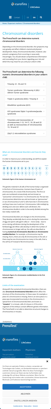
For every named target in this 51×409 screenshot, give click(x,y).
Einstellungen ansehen (25, 400)
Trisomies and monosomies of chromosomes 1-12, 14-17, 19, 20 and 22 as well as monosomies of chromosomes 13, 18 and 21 (24, 123)
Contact (17, 17)
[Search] (40, 17)
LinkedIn (45, 327)
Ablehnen (25, 393)
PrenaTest (29, 354)
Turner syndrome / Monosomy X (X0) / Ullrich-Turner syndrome (23, 91)
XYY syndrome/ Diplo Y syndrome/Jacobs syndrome (24, 112)
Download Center (32, 357)
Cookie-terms (18, 406)
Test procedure (8, 354)
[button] (47, 361)
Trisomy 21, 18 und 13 (16, 84)
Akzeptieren (25, 387)
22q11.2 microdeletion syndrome (21, 133)
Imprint (35, 406)
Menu (10, 18)
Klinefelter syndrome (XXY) (18, 105)
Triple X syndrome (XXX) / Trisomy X (22, 99)
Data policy (28, 406)
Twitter (39, 327)
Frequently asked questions (8, 358)
